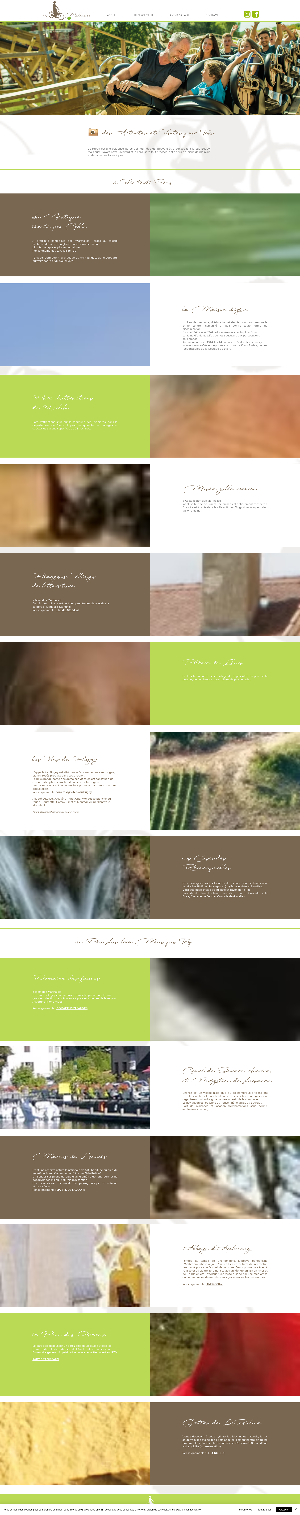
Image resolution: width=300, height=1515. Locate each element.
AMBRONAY (214, 1284)
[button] (179, 15)
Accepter (284, 1509)
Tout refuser (264, 1509)
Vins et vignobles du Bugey (74, 792)
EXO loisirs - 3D (66, 250)
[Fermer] (296, 1509)
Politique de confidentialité (186, 1509)
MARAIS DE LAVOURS (70, 1189)
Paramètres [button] (245, 1509)
